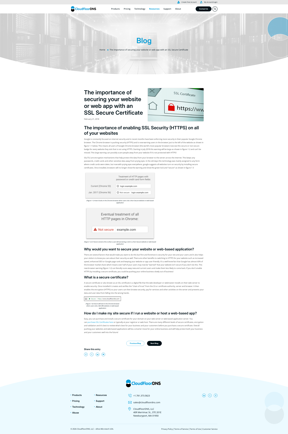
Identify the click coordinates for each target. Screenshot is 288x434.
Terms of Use (195, 429)
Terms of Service (181, 429)
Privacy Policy (167, 429)
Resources (154, 8)
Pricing (127, 8)
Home (102, 49)
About (178, 8)
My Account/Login (210, 2)
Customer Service (209, 429)
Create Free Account (189, 2)
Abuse (75, 412)
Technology (139, 8)
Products (115, 8)
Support (167, 8)
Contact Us (203, 9)
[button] (214, 8)
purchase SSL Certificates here (100, 322)
